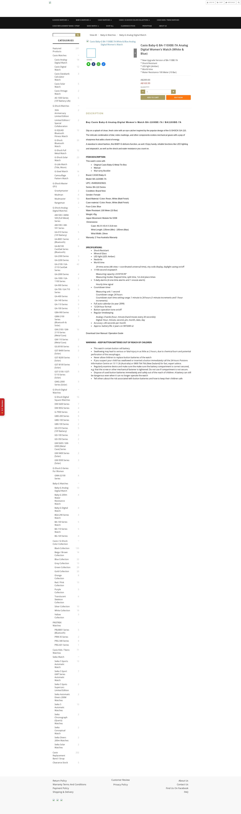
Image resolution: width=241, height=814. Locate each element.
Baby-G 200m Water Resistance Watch (61, 499)
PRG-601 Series (62, 644)
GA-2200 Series (62, 260)
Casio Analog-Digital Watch (61, 61)
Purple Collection (59, 591)
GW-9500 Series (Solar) (62, 462)
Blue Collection (62, 559)
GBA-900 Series (62, 312)
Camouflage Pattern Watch (61, 177)
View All (93, 35)
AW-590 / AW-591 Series (61, 226)
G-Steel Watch (61, 171)
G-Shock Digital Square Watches (62, 398)
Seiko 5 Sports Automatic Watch (61, 664)
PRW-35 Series (61, 636)
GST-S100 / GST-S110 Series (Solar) (62, 374)
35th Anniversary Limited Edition (62, 113)
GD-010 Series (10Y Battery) (61, 429)
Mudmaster (60, 198)
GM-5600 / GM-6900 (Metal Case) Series (62, 446)
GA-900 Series (61, 285)
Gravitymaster (61, 190)
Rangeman (60, 202)
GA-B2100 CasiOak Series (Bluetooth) (61, 249)
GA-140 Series (61, 300)
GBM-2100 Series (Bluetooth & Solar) (61, 321)
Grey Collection (62, 563)
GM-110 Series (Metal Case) (61, 341)
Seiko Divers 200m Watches (62, 739)
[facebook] (93, 64)
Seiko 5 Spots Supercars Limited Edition (62, 687)
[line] (88, 64)
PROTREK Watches (57, 624)
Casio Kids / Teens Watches (168, 20)
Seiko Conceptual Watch (60, 730)
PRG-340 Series (62, 640)
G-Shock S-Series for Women (61, 470)
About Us (163, 26)
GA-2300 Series (62, 256)
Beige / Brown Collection (61, 554)
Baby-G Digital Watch (61, 509)
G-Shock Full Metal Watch (60, 152)
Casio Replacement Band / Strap (66, 26)
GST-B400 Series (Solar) (62, 352)
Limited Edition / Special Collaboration (62, 123)
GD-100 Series (61, 435)
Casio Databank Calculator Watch (62, 76)
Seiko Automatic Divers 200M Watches (62, 697)
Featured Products (57, 50)
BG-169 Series (61, 536)
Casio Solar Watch (60, 85)
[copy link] (103, 64)
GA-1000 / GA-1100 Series (61, 280)
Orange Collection (59, 577)
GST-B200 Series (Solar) (62, 359)
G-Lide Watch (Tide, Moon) (61, 166)
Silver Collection (62, 606)
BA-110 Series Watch (61, 530)
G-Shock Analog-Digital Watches (60, 209)
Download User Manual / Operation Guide (104, 333)
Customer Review (120, 779)
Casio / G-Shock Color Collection (133, 20)
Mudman (59, 194)
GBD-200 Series (62, 416)
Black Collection (62, 548)
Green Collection (62, 567)
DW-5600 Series (62, 404)
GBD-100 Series (62, 420)
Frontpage (147, 26)
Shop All (110, 26)
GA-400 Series (61, 296)
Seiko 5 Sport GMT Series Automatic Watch (61, 676)
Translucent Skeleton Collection (60, 599)
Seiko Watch (92, 26)
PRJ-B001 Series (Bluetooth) (62, 631)
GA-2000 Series (62, 274)
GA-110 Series (61, 304)
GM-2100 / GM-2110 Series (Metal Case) (62, 332)
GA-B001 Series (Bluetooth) (62, 241)
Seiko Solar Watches (60, 746)
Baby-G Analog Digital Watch (61, 489)
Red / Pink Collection (59, 584)
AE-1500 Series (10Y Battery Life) (62, 99)
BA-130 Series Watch (61, 523)
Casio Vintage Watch (61, 92)
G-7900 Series (61, 412)
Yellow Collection (59, 616)
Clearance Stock (128, 26)
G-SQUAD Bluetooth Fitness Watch (61, 133)
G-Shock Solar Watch (61, 159)
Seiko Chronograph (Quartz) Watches (61, 719)
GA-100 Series (61, 308)
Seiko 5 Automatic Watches (59, 707)
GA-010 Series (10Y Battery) (61, 233)
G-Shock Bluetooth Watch (59, 143)
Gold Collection (62, 571)
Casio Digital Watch (60, 68)
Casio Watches (104, 20)
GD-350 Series (61, 439)
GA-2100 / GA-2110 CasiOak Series (61, 267)
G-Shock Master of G (60, 185)
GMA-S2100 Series (60, 477)
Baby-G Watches (82, 20)
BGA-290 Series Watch (62, 516)
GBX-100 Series (62, 424)
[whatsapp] (98, 64)
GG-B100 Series (62, 346)
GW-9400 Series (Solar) (62, 455)
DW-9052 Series (62, 408)
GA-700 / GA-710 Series (62, 291)
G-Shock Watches (59, 20)
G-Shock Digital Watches (60, 391)
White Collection (62, 610)
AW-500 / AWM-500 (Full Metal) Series (62, 218)
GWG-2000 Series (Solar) (61, 383)
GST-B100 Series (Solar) (62, 366)
